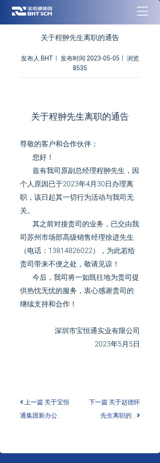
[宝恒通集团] (32, 11)
